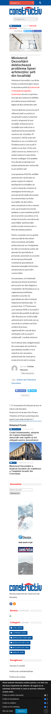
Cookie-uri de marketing (10, 707)
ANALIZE (16, 652)
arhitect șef (21, 379)
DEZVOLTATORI (19, 643)
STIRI (14, 463)
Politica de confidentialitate (21, 671)
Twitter (28, 31)
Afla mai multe (7, 711)
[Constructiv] (25, 13)
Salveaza (21, 711)
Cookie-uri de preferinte (10, 699)
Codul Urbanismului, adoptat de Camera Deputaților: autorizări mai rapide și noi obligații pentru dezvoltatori (24, 436)
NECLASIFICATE (19, 648)
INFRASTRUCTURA (20, 638)
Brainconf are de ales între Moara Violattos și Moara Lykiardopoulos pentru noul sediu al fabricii (24, 415)
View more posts (27, 373)
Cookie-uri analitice (9, 703)
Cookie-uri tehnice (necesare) (12, 695)
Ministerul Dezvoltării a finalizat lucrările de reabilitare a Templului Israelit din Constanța (25, 470)
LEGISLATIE (16, 26)
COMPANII (17, 633)
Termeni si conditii (17, 665)
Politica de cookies (17, 677)
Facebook (37, 31)
